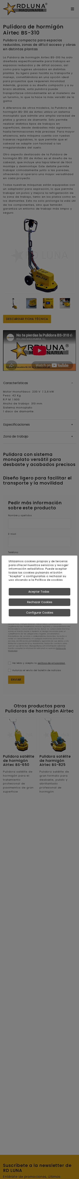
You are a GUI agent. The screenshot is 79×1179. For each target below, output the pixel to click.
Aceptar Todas (38, 592)
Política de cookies (49, 580)
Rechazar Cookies (39, 602)
